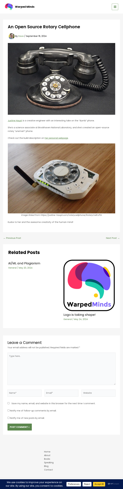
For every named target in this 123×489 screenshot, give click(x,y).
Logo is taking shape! (79, 315)
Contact (48, 469)
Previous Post (12, 238)
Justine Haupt (15, 120)
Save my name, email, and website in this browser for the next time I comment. (53, 403)
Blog (46, 466)
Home (47, 451)
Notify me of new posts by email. (27, 418)
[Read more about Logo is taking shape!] (89, 285)
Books (47, 458)
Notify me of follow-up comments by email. (33, 410)
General (12, 267)
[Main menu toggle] (115, 7)
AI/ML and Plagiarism (24, 263)
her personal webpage (56, 138)
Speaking (49, 462)
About (47, 455)
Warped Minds (24, 7)
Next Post (113, 238)
